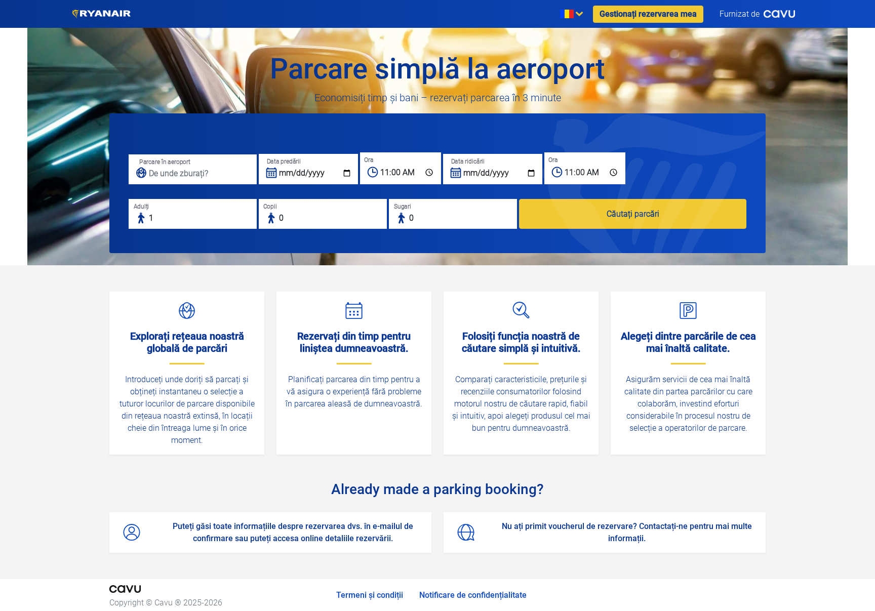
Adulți (141, 206)
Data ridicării (468, 161)
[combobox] (308, 169)
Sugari (402, 206)
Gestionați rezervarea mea (648, 14)
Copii (270, 206)
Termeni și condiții (369, 595)
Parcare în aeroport (164, 162)
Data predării (284, 161)
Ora (369, 159)
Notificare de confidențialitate (473, 595)
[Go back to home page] (101, 14)
